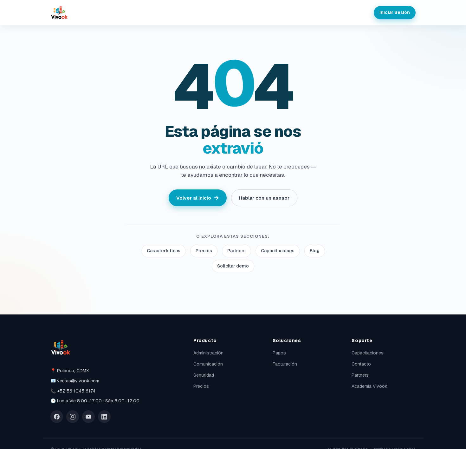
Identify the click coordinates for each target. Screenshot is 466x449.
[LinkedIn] (104, 416)
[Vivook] (59, 13)
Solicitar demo (233, 266)
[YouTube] (88, 416)
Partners (236, 251)
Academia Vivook (369, 386)
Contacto (361, 364)
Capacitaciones (277, 251)
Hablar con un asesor (264, 198)
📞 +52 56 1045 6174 (72, 391)
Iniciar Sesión (394, 12)
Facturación (285, 364)
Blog (315, 251)
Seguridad (203, 375)
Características (163, 251)
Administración (208, 353)
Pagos (279, 353)
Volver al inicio (197, 197)
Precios (204, 251)
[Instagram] (72, 416)
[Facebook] (56, 416)
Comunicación (208, 364)
